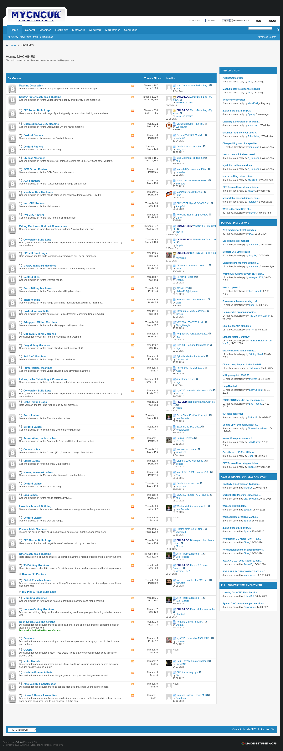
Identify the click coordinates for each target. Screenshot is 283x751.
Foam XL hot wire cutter (202, 609)
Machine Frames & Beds (37, 672)
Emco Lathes (31, 415)
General (30, 29)
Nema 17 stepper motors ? (237, 438)
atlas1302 (253, 103)
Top (273, 729)
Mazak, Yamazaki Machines (39, 265)
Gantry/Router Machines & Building (40, 97)
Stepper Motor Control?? (236, 337)
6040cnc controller (233, 413)
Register (271, 20)
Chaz (250, 456)
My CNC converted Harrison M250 (195, 390)
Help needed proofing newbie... (239, 312)
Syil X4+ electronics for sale (191, 356)
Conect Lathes (31, 449)
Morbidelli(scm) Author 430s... (192, 169)
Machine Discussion (31, 85)
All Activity (13, 37)
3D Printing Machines (36, 565)
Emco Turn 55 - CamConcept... (193, 415)
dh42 (252, 305)
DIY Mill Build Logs (35, 253)
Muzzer (251, 190)
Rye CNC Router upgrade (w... (192, 214)
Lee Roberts (255, 291)
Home (14, 29)
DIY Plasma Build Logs (37, 540)
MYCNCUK (253, 729)
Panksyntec (250, 607)
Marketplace (112, 29)
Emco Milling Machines (37, 288)
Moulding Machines (35, 598)
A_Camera (253, 158)
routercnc (254, 147)
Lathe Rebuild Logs (35, 402)
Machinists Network (259, 743)
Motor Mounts (31, 661)
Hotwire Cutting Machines (38, 609)
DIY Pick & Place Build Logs (39, 591)
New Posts (25, 37)
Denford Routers (33, 146)
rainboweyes (250, 575)
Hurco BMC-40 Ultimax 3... (190, 367)
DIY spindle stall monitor (236, 241)
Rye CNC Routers (33, 214)
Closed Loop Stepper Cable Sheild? (242, 364)
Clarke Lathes (31, 460)
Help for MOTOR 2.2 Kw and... (192, 333)
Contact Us (238, 729)
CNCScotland (251, 498)
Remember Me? (241, 20)
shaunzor (252, 125)
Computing (130, 29)
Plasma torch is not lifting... (190, 529)
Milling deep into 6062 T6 (236, 375)
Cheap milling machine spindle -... (241, 143)
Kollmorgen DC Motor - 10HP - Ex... (242, 538)
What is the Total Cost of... (237, 209)
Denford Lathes (32, 483)
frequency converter (187, 449)
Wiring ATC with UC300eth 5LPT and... (243, 273)
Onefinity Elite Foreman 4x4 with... (241, 121)
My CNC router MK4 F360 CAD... (194, 638)
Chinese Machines (34, 158)
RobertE (248, 564)
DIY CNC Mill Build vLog (203, 253)
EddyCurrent (255, 390)
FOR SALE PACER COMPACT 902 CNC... (245, 571)
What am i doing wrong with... (192, 506)
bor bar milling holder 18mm (238, 176)
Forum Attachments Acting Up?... (241, 301)
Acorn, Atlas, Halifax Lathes (39, 438)
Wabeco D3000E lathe (235, 506)
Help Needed (230, 386)
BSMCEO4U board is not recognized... (243, 400)
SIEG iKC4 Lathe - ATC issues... (193, 495)
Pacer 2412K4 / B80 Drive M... (192, 180)
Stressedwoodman (257, 428)
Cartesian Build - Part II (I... (190, 123)
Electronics (61, 29)
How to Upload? (231, 287)
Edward (248, 509)
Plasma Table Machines (33, 529)
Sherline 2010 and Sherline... (192, 299)
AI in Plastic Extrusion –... (189, 553)
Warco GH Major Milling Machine (240, 517)
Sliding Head (256, 354)
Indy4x (252, 212)
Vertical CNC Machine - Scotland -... (242, 495)
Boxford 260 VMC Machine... (191, 311)
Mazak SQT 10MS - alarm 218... (193, 472)
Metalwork (78, 29)
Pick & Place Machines (37, 580)
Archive (265, 729)
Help (258, 20)
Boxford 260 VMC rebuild (236, 252)
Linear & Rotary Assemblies (40, 695)
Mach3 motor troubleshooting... (193, 85)
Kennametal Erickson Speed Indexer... (243, 549)
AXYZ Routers (31, 180)
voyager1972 (256, 277)
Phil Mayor (254, 368)
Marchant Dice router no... (190, 192)
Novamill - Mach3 (186, 277)
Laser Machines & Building (35, 506)
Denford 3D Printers (34, 574)
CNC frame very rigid (187, 672)
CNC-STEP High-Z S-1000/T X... (193, 203)
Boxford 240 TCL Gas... (189, 426)
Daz (251, 233)
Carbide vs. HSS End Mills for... (239, 452)
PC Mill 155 (183, 288)
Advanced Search (267, 37)
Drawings (29, 638)
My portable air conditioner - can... (241, 198)
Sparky (251, 114)
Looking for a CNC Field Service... (241, 592)
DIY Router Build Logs (36, 110)
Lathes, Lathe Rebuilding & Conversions (43, 379)
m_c (250, 81)
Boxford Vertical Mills (36, 311)
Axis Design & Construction (39, 683)
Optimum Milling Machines (39, 333)
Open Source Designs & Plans (37, 621)
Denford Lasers (32, 517)
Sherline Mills (31, 299)
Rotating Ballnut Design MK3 (192, 695)
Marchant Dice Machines (38, 192)
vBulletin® (19, 742)
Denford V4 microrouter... (190, 146)
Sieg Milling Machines (36, 345)
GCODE (28, 649)
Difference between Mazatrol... (192, 265)
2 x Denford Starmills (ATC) (237, 110)
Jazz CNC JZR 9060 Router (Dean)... (242, 560)
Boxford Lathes (32, 426)
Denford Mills (31, 277)
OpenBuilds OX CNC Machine (41, 123)
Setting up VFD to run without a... (240, 424)
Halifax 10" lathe (185, 438)
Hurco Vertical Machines (37, 367)
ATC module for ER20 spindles (239, 230)
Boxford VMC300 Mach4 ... (190, 135)
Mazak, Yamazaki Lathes (38, 472)
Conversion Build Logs (37, 239)
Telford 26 (249, 596)
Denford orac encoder (188, 483)
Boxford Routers (33, 135)
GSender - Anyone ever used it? (240, 132)
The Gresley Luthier (259, 315)
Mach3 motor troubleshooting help (241, 89)
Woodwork (95, 29)
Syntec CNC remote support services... (244, 603)
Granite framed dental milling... (239, 350)
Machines (45, 29)
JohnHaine (253, 136)
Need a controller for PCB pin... (193, 580)
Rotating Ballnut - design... (190, 621)
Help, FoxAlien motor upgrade (192, 661)
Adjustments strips (185, 379)
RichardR (253, 417)
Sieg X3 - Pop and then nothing (193, 345)
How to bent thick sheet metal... (240, 154)
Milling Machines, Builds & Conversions (43, 226)
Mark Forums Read (43, 37)
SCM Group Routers (35, 169)
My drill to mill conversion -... (238, 165)
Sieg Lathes (30, 495)
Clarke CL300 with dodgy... (191, 460)
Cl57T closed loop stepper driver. (241, 187)
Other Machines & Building (35, 553)
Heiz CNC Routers (34, 203)
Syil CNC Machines (34, 356)
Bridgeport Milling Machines (40, 322)
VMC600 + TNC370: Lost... (190, 322)
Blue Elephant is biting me (190, 158)
